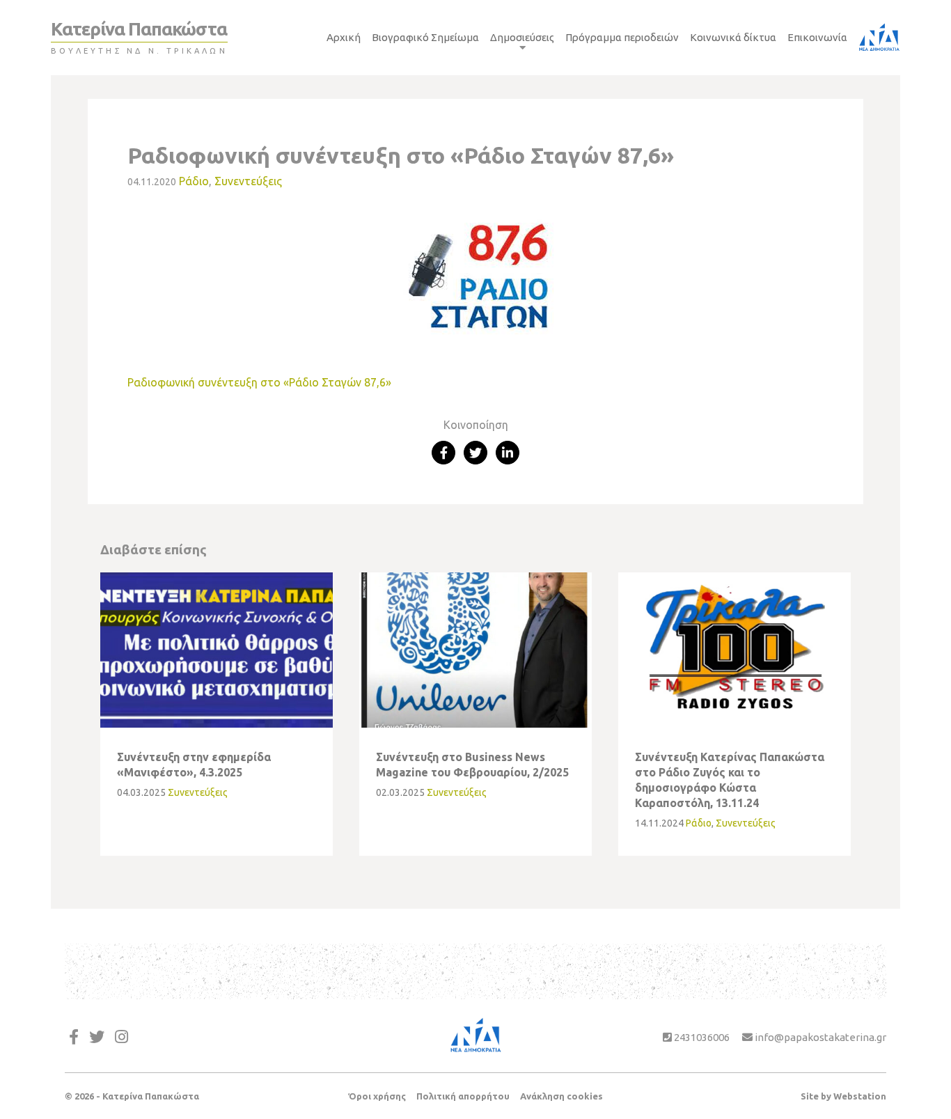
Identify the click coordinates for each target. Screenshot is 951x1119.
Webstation (859, 1096)
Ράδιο (194, 181)
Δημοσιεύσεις (522, 37)
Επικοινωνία (817, 37)
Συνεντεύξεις (248, 181)
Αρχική (344, 37)
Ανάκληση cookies (561, 1096)
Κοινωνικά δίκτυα (733, 37)
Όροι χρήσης (377, 1096)
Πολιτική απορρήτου (463, 1096)
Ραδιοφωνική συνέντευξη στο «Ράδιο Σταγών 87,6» (259, 382)
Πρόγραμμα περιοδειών (622, 37)
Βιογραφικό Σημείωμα (425, 37)
